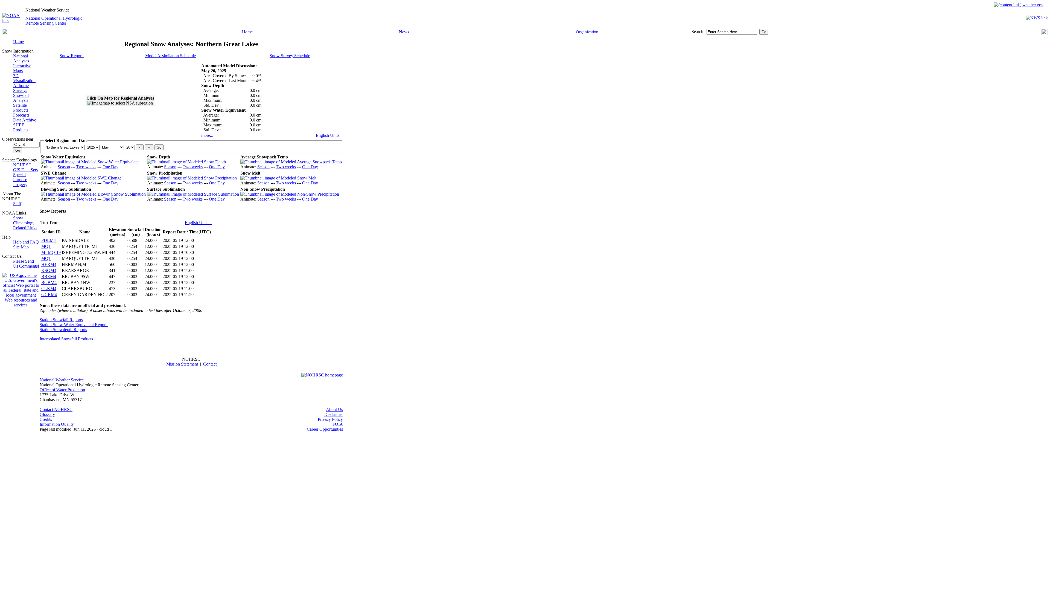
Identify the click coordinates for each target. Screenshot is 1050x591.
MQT (46, 246)
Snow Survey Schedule (290, 55)
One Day (110, 166)
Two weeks (86, 166)
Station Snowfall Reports (61, 319)
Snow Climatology (23, 220)
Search (697, 31)
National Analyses (21, 58)
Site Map (21, 247)
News (404, 32)
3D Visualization (24, 78)
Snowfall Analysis (21, 98)
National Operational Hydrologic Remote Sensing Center (53, 20)
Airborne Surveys (21, 88)
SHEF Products (20, 127)
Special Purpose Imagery (20, 179)
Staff (17, 203)
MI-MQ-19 (51, 252)
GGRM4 (49, 294)
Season (64, 166)
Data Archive (24, 120)
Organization (587, 32)
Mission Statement (182, 364)
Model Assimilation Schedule (170, 55)
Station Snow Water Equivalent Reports (74, 324)
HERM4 (48, 264)
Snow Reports (72, 55)
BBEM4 (48, 276)
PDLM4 (48, 240)
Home (247, 32)
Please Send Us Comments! (26, 263)
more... (207, 135)
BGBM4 (49, 282)
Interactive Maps (22, 68)
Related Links (25, 227)
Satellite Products (20, 107)
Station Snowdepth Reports (63, 329)
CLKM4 (48, 288)
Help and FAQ (26, 242)
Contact (210, 364)
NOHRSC (22, 165)
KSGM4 (48, 270)
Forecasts (21, 115)
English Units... (329, 135)
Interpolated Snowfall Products (66, 339)
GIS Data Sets (25, 169)
